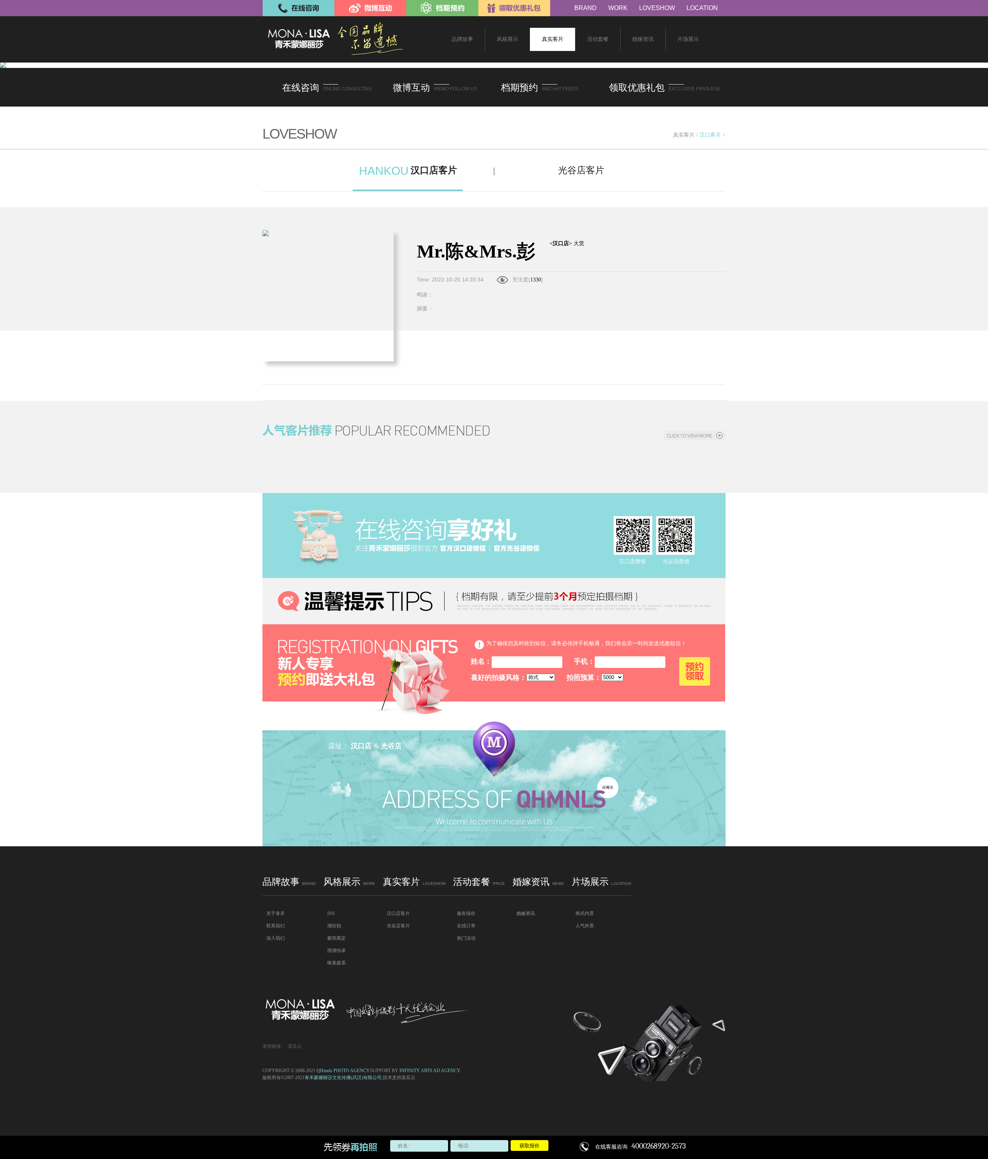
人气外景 (584, 926)
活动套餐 (479, 882)
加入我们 (275, 938)
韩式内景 (584, 913)
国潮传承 (336, 950)
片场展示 (601, 882)
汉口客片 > (712, 135)
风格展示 (349, 882)
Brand (585, 8)
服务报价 (466, 913)
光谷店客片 (398, 926)
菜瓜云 (295, 1046)
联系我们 (275, 926)
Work (618, 8)
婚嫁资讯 (538, 882)
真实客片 (684, 135)
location (702, 8)
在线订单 (466, 926)
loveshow (657, 8)
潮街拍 (334, 926)
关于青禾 (275, 913)
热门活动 (466, 938)
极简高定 (336, 938)
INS (331, 913)
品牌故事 (289, 882)
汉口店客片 (398, 913)
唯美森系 (336, 963)
